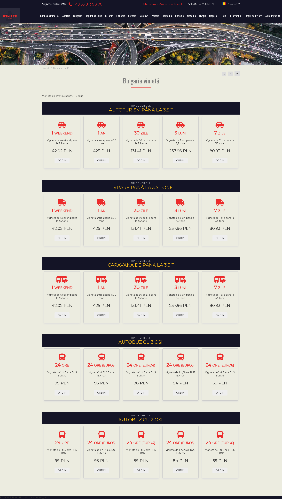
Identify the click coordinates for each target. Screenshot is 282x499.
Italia (223, 16)
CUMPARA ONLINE (203, 4)
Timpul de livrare (253, 16)
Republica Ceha (94, 16)
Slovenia (191, 16)
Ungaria (213, 16)
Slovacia (179, 16)
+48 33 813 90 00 (87, 4)
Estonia (109, 16)
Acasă (46, 68)
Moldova (144, 16)
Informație (235, 16)
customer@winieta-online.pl (164, 4)
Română (232, 4)
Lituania (120, 16)
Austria (66, 16)
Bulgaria (77, 16)
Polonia (155, 16)
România (167, 16)
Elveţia (202, 16)
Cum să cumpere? (49, 16)
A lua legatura (272, 16)
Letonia (132, 16)
